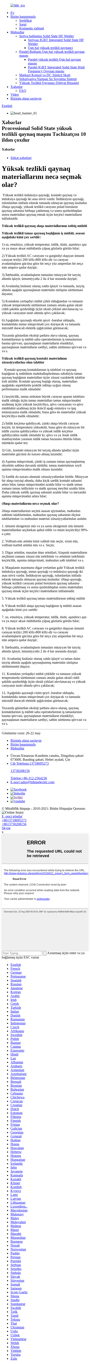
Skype (6, 828)
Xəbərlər (16, 87)
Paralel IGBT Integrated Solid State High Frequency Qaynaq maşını (56, 69)
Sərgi (22, 24)
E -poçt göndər (12, 816)
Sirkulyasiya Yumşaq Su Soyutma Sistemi (48, 79)
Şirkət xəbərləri (20, 158)
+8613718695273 (14, 820)
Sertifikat (25, 20)
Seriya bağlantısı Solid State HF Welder (46, 36)
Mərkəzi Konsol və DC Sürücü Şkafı (44, 75)
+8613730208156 (14, 824)
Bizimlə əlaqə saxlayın (26, 98)
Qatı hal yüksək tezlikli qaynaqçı (50, 48)
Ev (12, 13)
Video (14, 94)
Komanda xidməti (31, 28)
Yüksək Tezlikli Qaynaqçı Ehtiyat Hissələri (49, 83)
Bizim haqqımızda (23, 16)
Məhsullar (17, 32)
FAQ (22, 90)
